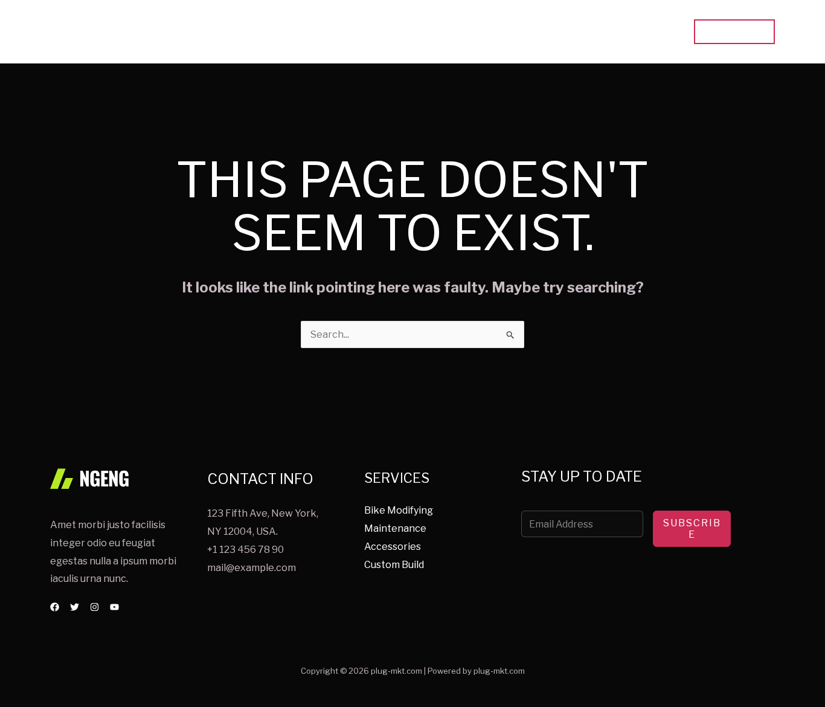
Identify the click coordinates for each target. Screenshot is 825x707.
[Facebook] (54, 607)
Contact (653, 31)
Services (533, 31)
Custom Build (394, 564)
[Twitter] (74, 607)
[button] (734, 31)
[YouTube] (114, 607)
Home (479, 31)
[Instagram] (94, 607)
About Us (594, 31)
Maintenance (395, 528)
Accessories (392, 546)
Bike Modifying (398, 510)
